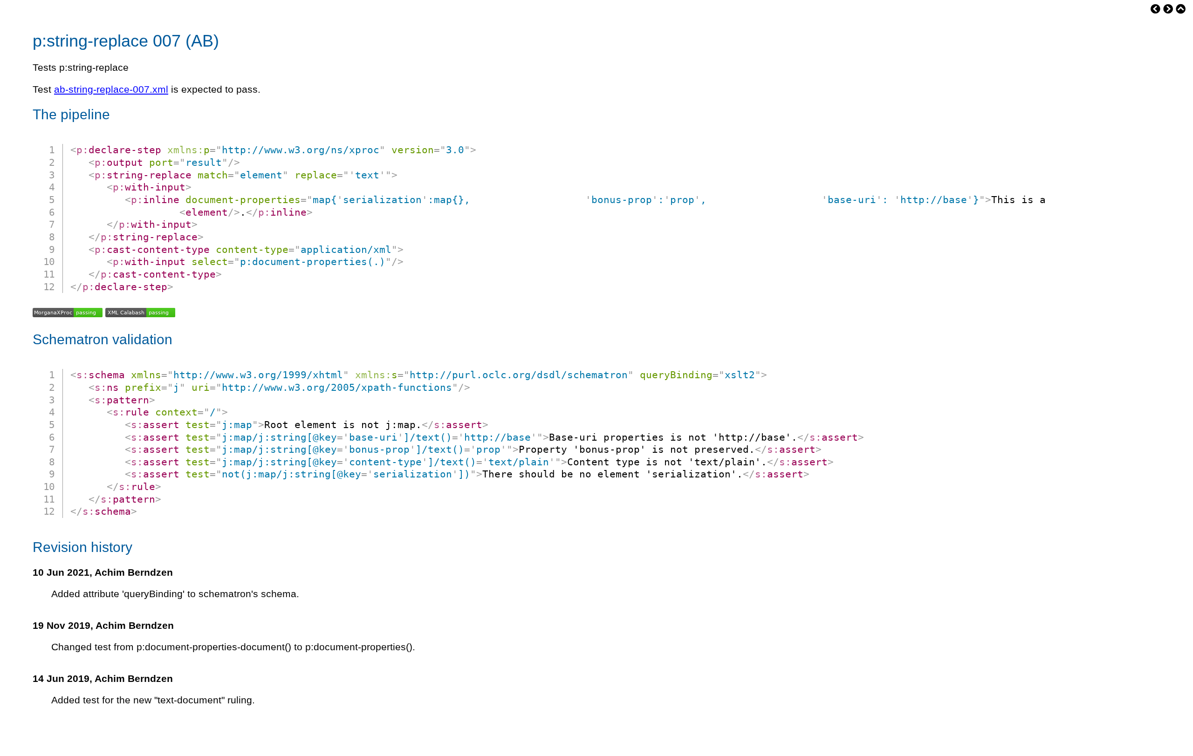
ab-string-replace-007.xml (111, 89)
